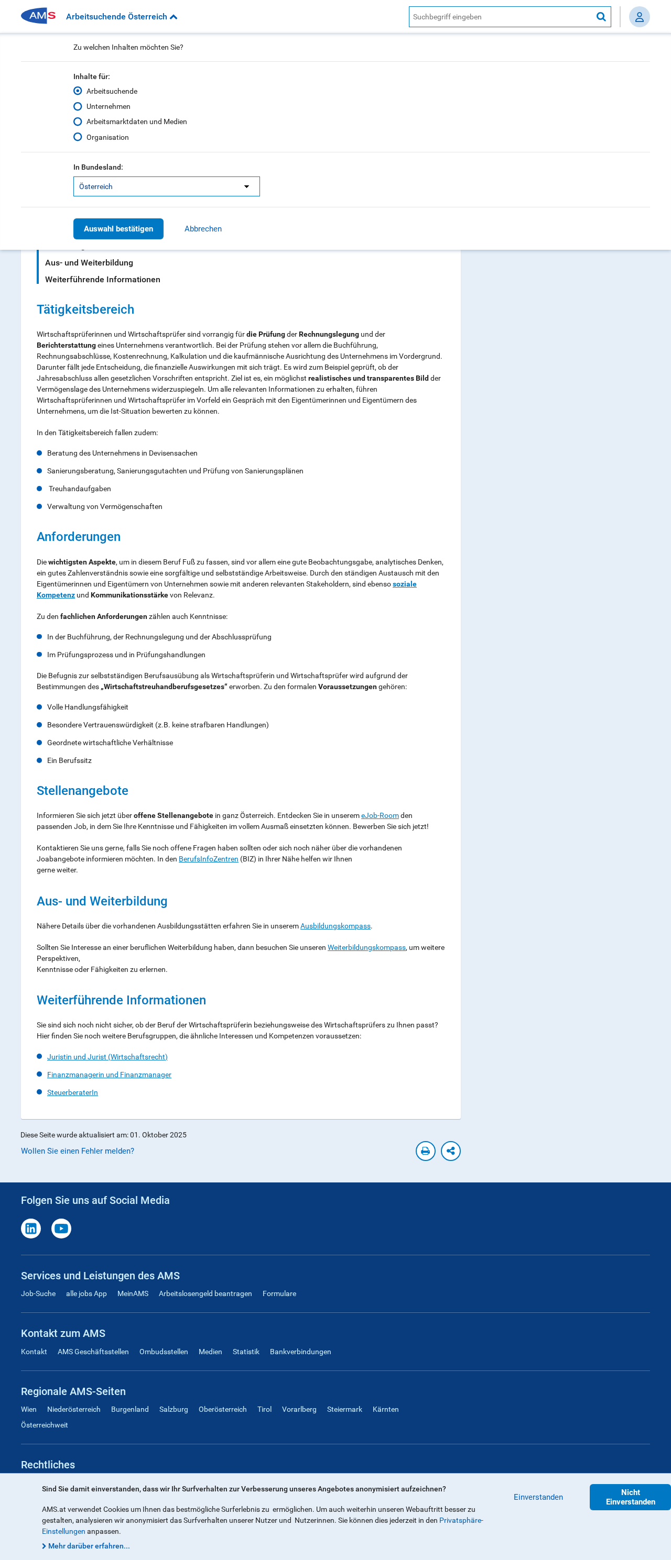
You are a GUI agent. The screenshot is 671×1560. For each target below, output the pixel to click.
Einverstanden (538, 1497)
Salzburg (173, 1409)
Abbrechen (203, 229)
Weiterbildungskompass (367, 947)
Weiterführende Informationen (102, 279)
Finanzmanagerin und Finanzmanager (109, 1074)
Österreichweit (44, 1425)
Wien (29, 1409)
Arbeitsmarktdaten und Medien (136, 121)
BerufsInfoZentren (209, 859)
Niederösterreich (74, 1409)
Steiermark (344, 1409)
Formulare (279, 1293)
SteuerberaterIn (72, 1092)
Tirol (264, 1409)
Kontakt (34, 1351)
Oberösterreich (223, 1409)
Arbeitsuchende (111, 91)
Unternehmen (108, 106)
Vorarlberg (299, 1409)
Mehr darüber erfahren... (89, 1546)
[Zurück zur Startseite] (42, 16)
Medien (210, 1351)
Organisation (107, 137)
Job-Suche (38, 1293)
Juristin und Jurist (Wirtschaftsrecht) (107, 1057)
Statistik (246, 1351)
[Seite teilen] (451, 1151)
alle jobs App (86, 1293)
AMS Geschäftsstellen (93, 1351)
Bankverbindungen (300, 1351)
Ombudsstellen (163, 1351)
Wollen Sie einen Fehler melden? (77, 1151)
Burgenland (130, 1409)
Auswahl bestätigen (118, 229)
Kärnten (386, 1409)
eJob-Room (380, 815)
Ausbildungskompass (335, 926)
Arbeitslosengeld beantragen (205, 1293)
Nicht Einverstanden (630, 1497)
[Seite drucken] (426, 1151)
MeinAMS (132, 1293)
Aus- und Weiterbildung (89, 263)
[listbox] (166, 186)
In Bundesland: (98, 167)
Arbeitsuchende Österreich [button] (117, 16)
